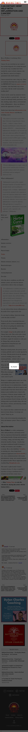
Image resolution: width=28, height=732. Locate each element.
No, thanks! (14, 367)
